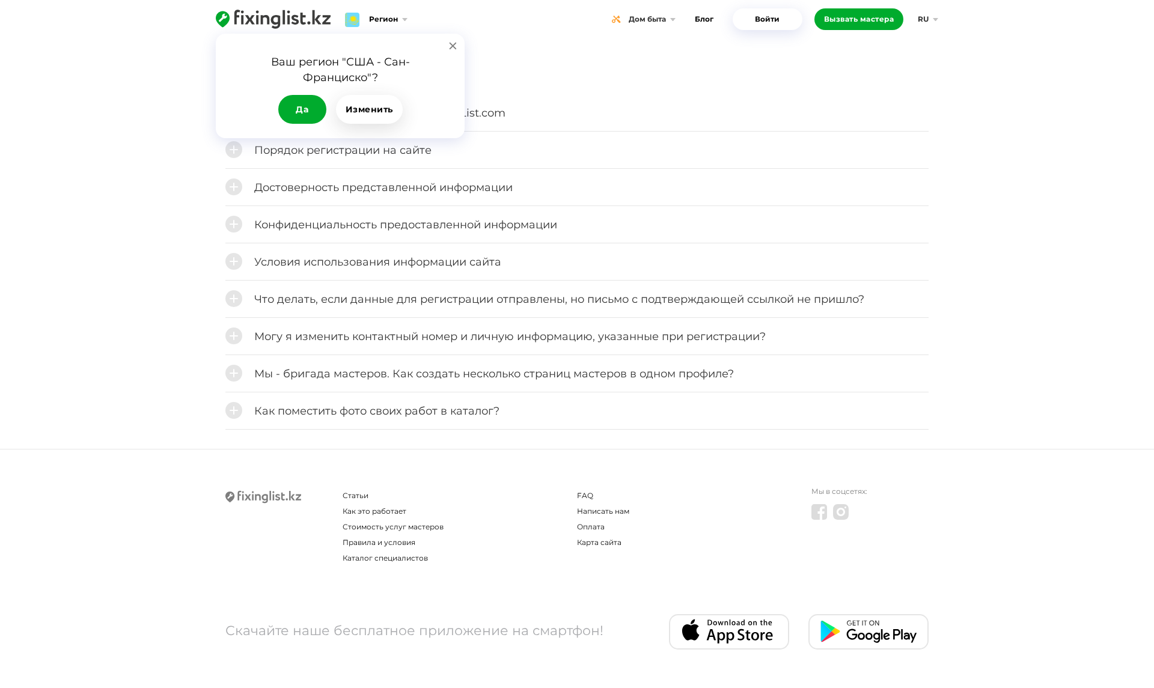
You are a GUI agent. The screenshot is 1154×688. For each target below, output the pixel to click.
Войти (767, 18)
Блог (704, 18)
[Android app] (868, 632)
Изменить (369, 109)
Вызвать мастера (859, 18)
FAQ (585, 495)
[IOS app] (729, 632)
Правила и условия (379, 542)
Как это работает (374, 511)
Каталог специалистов (385, 557)
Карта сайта (599, 542)
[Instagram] (841, 512)
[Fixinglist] (273, 19)
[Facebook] (819, 512)
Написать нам (603, 511)
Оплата (591, 526)
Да (302, 109)
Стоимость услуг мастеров (393, 526)
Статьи (355, 495)
